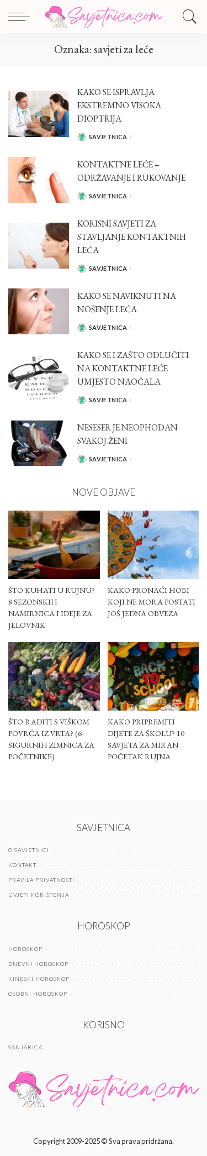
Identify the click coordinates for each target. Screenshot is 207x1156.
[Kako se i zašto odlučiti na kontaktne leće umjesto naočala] (38, 377)
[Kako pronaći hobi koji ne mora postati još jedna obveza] (153, 545)
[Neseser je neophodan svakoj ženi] (38, 443)
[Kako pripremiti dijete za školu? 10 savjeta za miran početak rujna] (153, 676)
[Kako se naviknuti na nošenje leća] (38, 311)
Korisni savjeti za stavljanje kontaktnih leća (131, 237)
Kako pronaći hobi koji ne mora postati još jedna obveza (151, 601)
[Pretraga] (187, 16)
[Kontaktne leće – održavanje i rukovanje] (38, 180)
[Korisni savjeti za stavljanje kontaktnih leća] (38, 246)
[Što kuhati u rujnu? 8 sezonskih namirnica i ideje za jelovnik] (54, 545)
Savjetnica (108, 137)
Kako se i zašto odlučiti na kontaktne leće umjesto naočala (133, 368)
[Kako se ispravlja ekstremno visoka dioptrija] (38, 114)
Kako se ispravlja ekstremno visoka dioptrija (119, 105)
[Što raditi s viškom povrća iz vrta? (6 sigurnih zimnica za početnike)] (54, 676)
